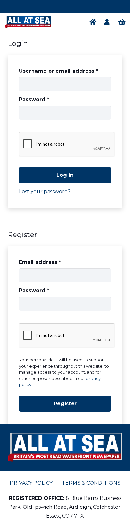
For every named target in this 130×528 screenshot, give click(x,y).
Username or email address (65, 71)
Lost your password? (45, 191)
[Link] (94, 22)
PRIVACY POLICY (31, 483)
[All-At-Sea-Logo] (28, 22)
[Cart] (122, 22)
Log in (65, 175)
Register (65, 404)
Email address (52, 262)
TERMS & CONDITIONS (91, 483)
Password (46, 99)
